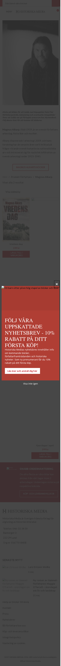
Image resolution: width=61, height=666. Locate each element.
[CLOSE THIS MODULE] (56, 284)
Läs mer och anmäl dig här (22, 370)
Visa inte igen (30, 383)
